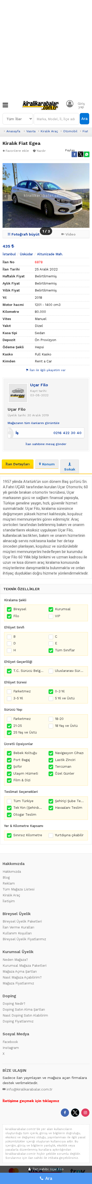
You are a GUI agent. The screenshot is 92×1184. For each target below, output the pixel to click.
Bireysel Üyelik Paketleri (22, 921)
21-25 (17, 726)
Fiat (85, 131)
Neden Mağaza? (15, 960)
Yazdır (41, 151)
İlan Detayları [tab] (18, 464)
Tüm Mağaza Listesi (18, 889)
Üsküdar (26, 254)
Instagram (11, 1048)
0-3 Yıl (60, 691)
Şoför (17, 766)
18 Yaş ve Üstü (66, 726)
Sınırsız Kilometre (27, 835)
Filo (16, 616)
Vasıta (31, 131)
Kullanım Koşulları (17, 933)
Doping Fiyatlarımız (18, 1021)
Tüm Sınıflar (65, 650)
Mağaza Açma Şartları (20, 971)
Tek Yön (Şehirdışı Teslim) (28, 808)
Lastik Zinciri (65, 760)
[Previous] (5, 196)
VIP (57, 616)
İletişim (9, 901)
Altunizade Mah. (50, 254)
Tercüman (63, 766)
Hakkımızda (12, 871)
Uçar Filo (39, 384)
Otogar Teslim (24, 814)
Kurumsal (63, 609)
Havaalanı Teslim (68, 808)
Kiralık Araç (49, 131)
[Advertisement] (46, 49)
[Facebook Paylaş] (74, 154)
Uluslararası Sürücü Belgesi (70, 671)
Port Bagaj (21, 760)
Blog (6, 877)
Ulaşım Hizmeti (25, 773)
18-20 (59, 719)
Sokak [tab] (69, 469)
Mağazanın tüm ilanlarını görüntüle (34, 423)
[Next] (86, 196)
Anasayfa (13, 131)
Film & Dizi (21, 780)
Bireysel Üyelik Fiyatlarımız (24, 939)
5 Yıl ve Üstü (65, 698)
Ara (84, 118)
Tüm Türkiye (23, 801)
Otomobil (70, 131)
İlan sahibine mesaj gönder (46, 444)
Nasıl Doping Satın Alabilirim (25, 1015)
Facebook (10, 1042)
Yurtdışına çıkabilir (69, 835)
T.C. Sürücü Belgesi (28, 671)
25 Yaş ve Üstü (25, 732)
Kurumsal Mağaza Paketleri (25, 965)
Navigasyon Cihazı (69, 753)
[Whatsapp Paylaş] (86, 154)
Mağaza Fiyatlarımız (18, 983)
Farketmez (22, 691)
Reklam (9, 883)
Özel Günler (64, 773)
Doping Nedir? (14, 1004)
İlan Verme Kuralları (18, 927)
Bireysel (19, 609)
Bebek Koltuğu (25, 753)
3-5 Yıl (18, 698)
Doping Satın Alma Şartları (24, 1009)
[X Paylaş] (80, 154)
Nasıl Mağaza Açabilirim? (22, 977)
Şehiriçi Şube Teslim (70, 801)
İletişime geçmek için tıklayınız (31, 1101)
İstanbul (9, 254)
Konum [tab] (48, 464)
